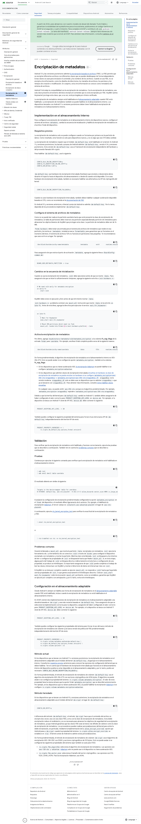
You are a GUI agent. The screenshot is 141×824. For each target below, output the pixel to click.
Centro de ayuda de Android (113, 791)
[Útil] (113, 59)
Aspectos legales (60, 819)
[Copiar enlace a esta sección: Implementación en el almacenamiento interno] (91, 116)
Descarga (33, 798)
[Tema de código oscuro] (114, 159)
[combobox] (97, 2)
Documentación (10, 8)
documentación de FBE (75, 200)
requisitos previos (56, 663)
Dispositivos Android (91, 13)
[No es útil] (116, 59)
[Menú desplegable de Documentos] (30, 2)
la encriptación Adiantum (85, 367)
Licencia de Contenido (111, 773)
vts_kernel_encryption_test (62, 511)
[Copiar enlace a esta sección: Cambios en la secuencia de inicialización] (76, 272)
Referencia (123, 13)
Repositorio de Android (37, 791)
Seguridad (38, 13)
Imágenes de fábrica (37, 804)
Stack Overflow (109, 804)
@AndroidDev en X (73, 794)
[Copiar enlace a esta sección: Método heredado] (54, 693)
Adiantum (47, 505)
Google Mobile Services (111, 801)
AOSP (36, 59)
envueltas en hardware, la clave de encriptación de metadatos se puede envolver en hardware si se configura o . (77, 375)
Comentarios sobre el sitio (94, 819)
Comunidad (49, 819)
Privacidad (79, 819)
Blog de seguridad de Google (76, 801)
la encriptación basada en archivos (83, 74)
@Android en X (72, 791)
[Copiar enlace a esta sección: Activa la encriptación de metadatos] (72, 334)
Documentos (22, 2)
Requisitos (33, 794)
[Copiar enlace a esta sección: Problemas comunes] (56, 547)
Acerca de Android (36, 819)
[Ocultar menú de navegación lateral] (25, 820)
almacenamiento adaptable (89, 99)
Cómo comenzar (22, 13)
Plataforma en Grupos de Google (78, 804)
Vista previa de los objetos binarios (41, 801)
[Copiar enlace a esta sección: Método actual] (51, 654)
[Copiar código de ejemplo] (116, 159)
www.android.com (110, 798)
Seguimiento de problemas (113, 808)
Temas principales (54, 13)
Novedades (6, 13)
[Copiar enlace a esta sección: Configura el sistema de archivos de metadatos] (82, 213)
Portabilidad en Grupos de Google (78, 811)
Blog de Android (72, 798)
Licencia (71, 819)
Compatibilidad (72, 13)
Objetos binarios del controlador (40, 808)
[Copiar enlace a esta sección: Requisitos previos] (55, 131)
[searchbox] (13, 20)
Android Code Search (43, 2)
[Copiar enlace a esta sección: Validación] (49, 441)
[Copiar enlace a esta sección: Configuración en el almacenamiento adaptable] (92, 586)
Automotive (109, 13)
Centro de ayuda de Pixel (112, 794)
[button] (12, 34)
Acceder (135, 2)
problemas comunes (86, 448)
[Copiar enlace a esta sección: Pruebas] (44, 456)
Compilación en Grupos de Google (78, 808)
